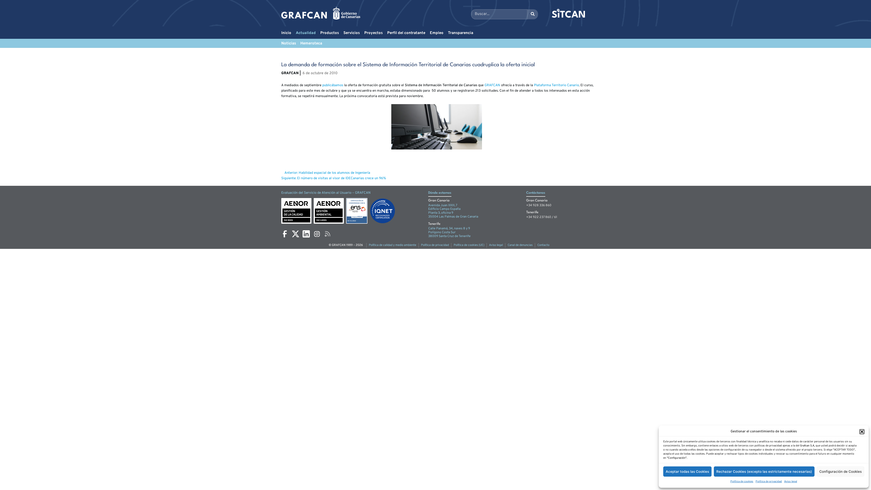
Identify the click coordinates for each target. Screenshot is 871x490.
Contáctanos (535, 193)
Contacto (543, 245)
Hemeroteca (311, 43)
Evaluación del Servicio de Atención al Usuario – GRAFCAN (326, 193)
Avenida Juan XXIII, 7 (442, 205)
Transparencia (460, 33)
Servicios (351, 33)
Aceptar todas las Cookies (687, 471)
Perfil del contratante (406, 33)
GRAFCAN (492, 85)
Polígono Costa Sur (441, 232)
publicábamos (332, 85)
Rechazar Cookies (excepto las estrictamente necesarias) (764, 471)
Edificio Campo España (444, 209)
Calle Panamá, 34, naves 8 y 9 (449, 228)
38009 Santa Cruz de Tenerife (449, 236)
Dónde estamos (439, 193)
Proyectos (373, 33)
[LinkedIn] (306, 234)
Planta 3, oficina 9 (440, 213)
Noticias (288, 43)
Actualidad (306, 33)
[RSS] (327, 234)
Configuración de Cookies (840, 471)
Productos (329, 33)
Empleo (436, 33)
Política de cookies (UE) (469, 245)
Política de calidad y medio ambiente (392, 245)
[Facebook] (285, 234)
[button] (862, 431)
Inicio (286, 33)
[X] (295, 234)
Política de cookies (741, 481)
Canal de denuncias (520, 245)
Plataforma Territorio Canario (556, 85)
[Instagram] (317, 234)
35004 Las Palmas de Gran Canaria (453, 217)
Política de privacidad (769, 481)
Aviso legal (790, 481)
